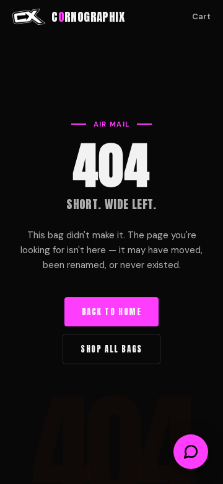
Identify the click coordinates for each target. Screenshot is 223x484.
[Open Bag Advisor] (190, 451)
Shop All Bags (111, 349)
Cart (201, 16)
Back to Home (112, 312)
